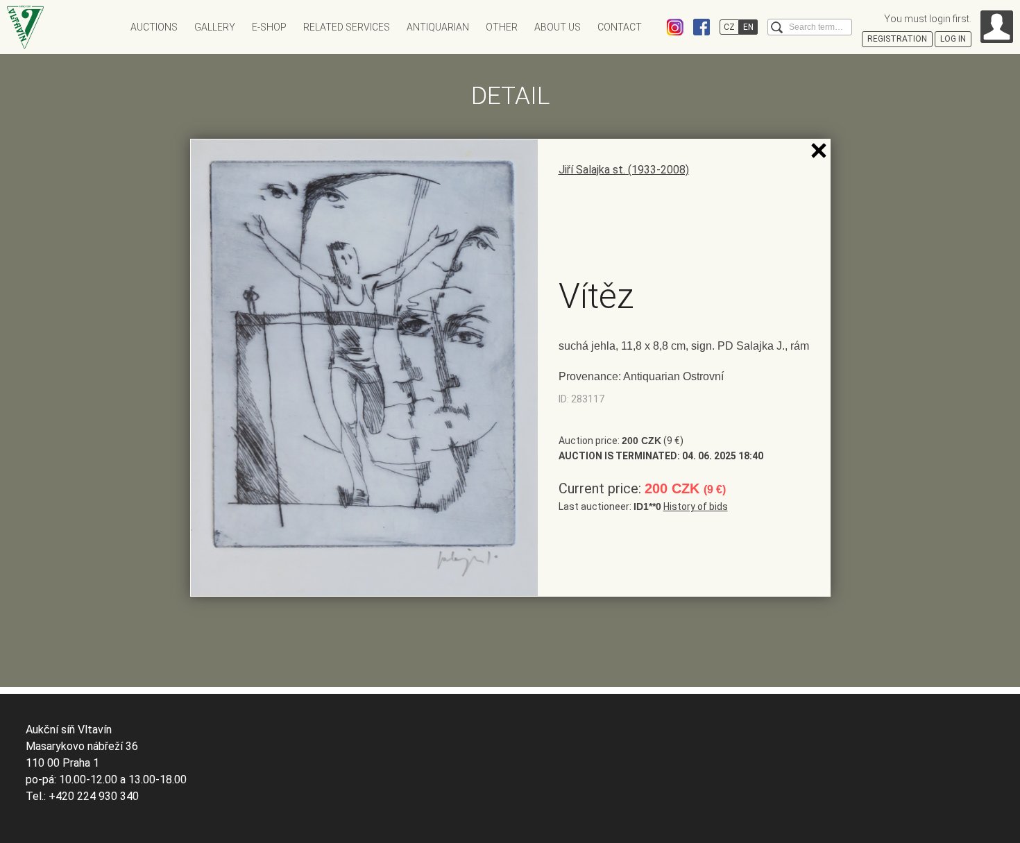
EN (748, 27)
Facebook (701, 27)
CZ (729, 27)
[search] (777, 27)
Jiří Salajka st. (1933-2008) (624, 169)
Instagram (675, 27)
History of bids (695, 506)
